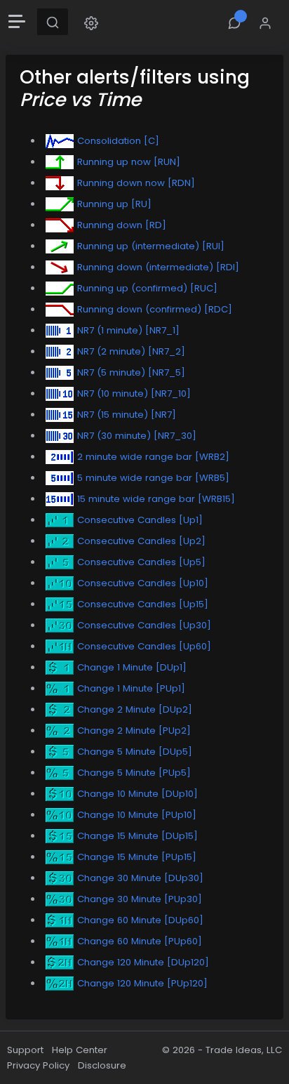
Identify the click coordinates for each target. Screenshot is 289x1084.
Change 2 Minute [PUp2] (134, 730)
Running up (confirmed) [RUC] (147, 288)
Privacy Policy (38, 1065)
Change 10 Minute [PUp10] (136, 814)
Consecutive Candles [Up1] (140, 520)
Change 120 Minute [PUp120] (142, 983)
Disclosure (102, 1065)
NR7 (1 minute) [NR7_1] (128, 330)
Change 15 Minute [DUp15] (137, 835)
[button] (91, 22)
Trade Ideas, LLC (244, 1050)
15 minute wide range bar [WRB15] (156, 498)
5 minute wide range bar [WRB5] (153, 477)
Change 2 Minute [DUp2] (134, 709)
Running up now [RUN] (128, 161)
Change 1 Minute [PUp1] (131, 688)
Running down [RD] (121, 225)
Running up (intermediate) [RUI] (150, 246)
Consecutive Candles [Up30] (144, 625)
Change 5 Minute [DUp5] (134, 751)
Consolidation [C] (118, 140)
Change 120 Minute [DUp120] (143, 962)
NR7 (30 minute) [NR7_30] (136, 435)
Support (25, 1050)
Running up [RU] (114, 204)
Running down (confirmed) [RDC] (154, 309)
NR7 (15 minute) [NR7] (126, 414)
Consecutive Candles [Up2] (141, 541)
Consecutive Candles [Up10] (142, 583)
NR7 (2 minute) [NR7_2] (131, 351)
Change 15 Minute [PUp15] (136, 857)
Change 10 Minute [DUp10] (137, 793)
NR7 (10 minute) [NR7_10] (134, 393)
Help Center (79, 1050)
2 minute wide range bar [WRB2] (153, 456)
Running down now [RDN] (136, 183)
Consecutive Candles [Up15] (142, 604)
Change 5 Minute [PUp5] (134, 772)
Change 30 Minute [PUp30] (139, 899)
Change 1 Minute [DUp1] (132, 667)
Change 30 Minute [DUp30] (140, 878)
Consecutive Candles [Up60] (144, 646)
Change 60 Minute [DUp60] (140, 920)
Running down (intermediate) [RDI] (158, 267)
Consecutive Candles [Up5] (141, 562)
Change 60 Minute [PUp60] (139, 941)
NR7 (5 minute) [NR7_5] (131, 372)
